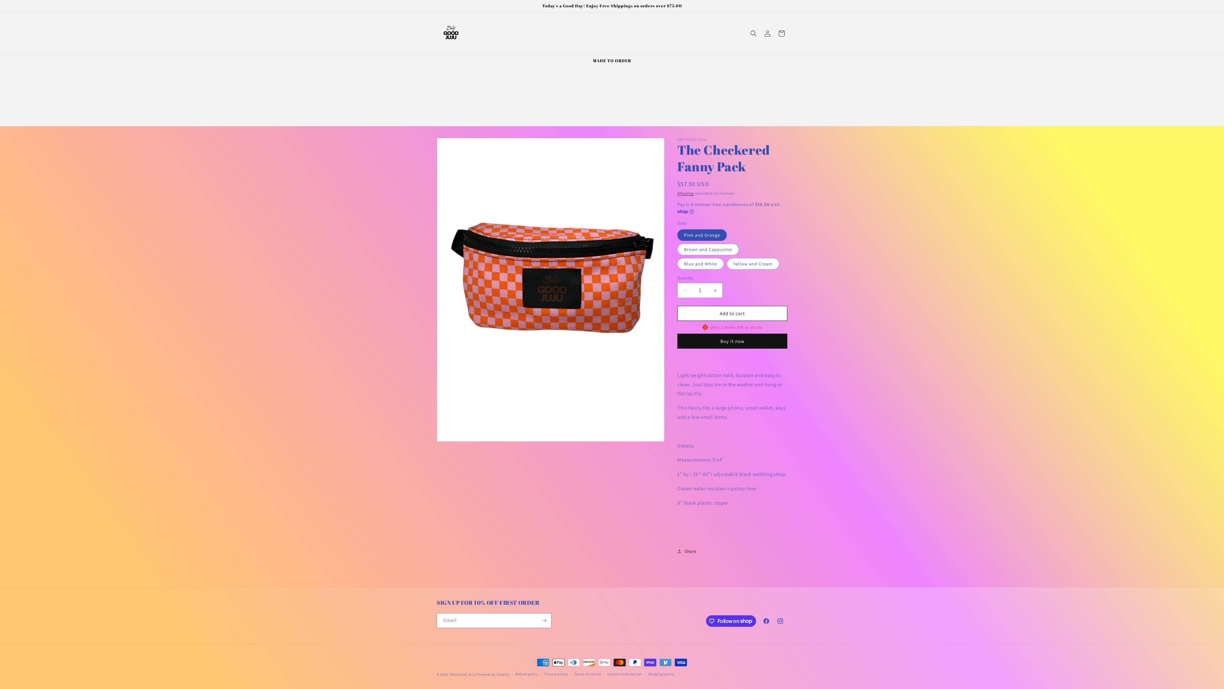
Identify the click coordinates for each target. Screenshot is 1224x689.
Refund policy (526, 674)
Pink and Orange (702, 235)
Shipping (685, 193)
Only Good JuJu (463, 674)
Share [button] (690, 551)
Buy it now (732, 341)
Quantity (685, 278)
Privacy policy (556, 674)
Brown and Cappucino (708, 249)
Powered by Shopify (493, 674)
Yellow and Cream (753, 264)
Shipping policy (661, 674)
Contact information (625, 674)
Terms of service (587, 674)
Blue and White (700, 264)
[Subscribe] (544, 620)
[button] (754, 33)
